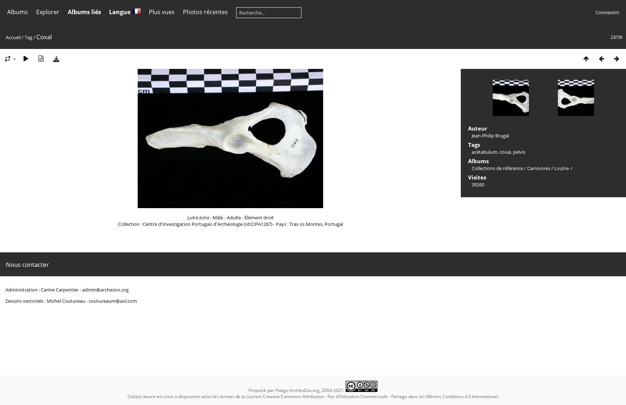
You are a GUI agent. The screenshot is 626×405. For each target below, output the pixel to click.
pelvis (519, 152)
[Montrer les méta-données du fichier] (41, 58)
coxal (505, 152)
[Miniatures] (586, 58)
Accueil (13, 37)
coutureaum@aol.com (113, 301)
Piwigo (281, 390)
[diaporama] (25, 58)
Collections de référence (497, 168)
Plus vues (162, 12)
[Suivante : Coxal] (616, 58)
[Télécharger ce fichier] (56, 58)
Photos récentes (205, 12)
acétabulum (484, 152)
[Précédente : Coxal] (601, 58)
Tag (28, 37)
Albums (17, 12)
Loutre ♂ (563, 168)
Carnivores (538, 168)
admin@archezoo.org (105, 289)
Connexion (607, 12)
